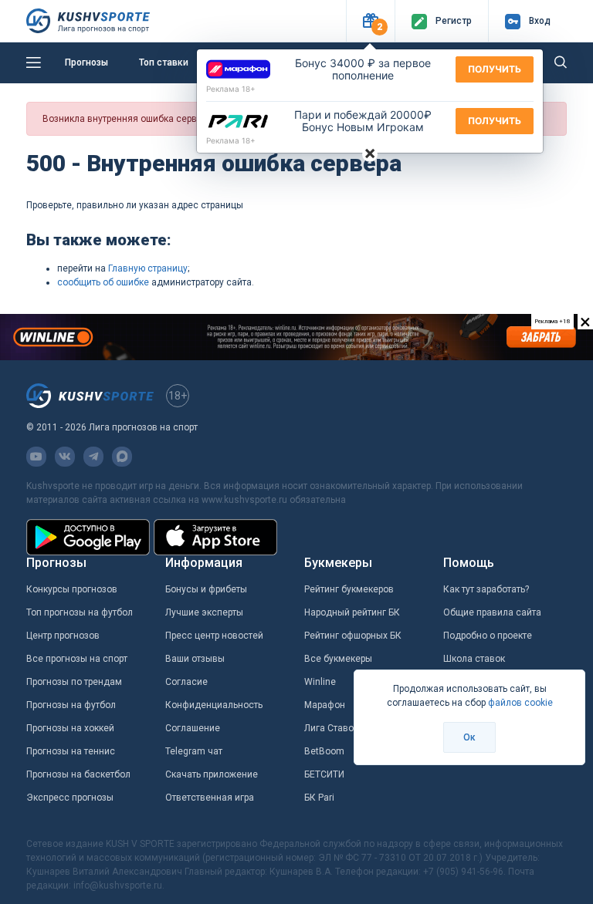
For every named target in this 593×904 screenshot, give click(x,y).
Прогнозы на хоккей (70, 728)
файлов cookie (520, 702)
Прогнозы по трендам (74, 681)
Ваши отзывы (195, 658)
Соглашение (192, 728)
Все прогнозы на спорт (76, 658)
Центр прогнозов (63, 635)
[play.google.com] (88, 537)
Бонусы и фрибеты (206, 589)
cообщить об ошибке (103, 282)
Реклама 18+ (231, 88)
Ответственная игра (209, 797)
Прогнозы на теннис (70, 751)
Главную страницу (148, 268)
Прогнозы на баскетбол (78, 774)
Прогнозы (86, 62)
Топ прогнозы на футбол (79, 612)
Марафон (324, 705)
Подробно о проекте (487, 635)
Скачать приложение (211, 774)
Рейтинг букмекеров (349, 589)
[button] (370, 21)
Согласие (186, 681)
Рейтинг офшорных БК (353, 635)
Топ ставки (163, 62)
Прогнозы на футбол (71, 705)
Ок (469, 737)
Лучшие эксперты (204, 612)
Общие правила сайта (492, 612)
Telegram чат (193, 751)
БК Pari (319, 797)
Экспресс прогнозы (70, 797)
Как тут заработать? (486, 589)
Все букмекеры (338, 658)
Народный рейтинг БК (352, 612)
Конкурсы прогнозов (71, 589)
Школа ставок (474, 658)
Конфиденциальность (214, 705)
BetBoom (324, 751)
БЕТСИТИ (324, 774)
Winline (320, 681)
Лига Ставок (331, 728)
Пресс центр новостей (214, 635)
